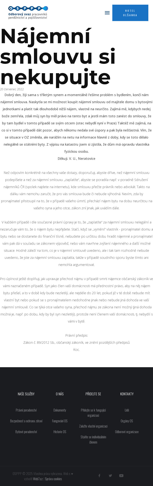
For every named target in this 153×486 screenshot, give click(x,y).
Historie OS (59, 431)
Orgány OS (127, 420)
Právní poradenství (26, 410)
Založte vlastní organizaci (93, 426)
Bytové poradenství (26, 431)
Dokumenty (59, 410)
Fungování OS (60, 420)
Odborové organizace (127, 431)
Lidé (127, 410)
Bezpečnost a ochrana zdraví (26, 420)
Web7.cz (38, 478)
